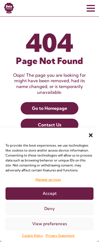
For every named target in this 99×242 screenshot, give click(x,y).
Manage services (48, 179)
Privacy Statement (60, 235)
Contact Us (49, 124)
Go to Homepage (49, 108)
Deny (49, 208)
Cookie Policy (32, 235)
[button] (91, 134)
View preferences (49, 223)
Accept (50, 193)
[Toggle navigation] (91, 8)
